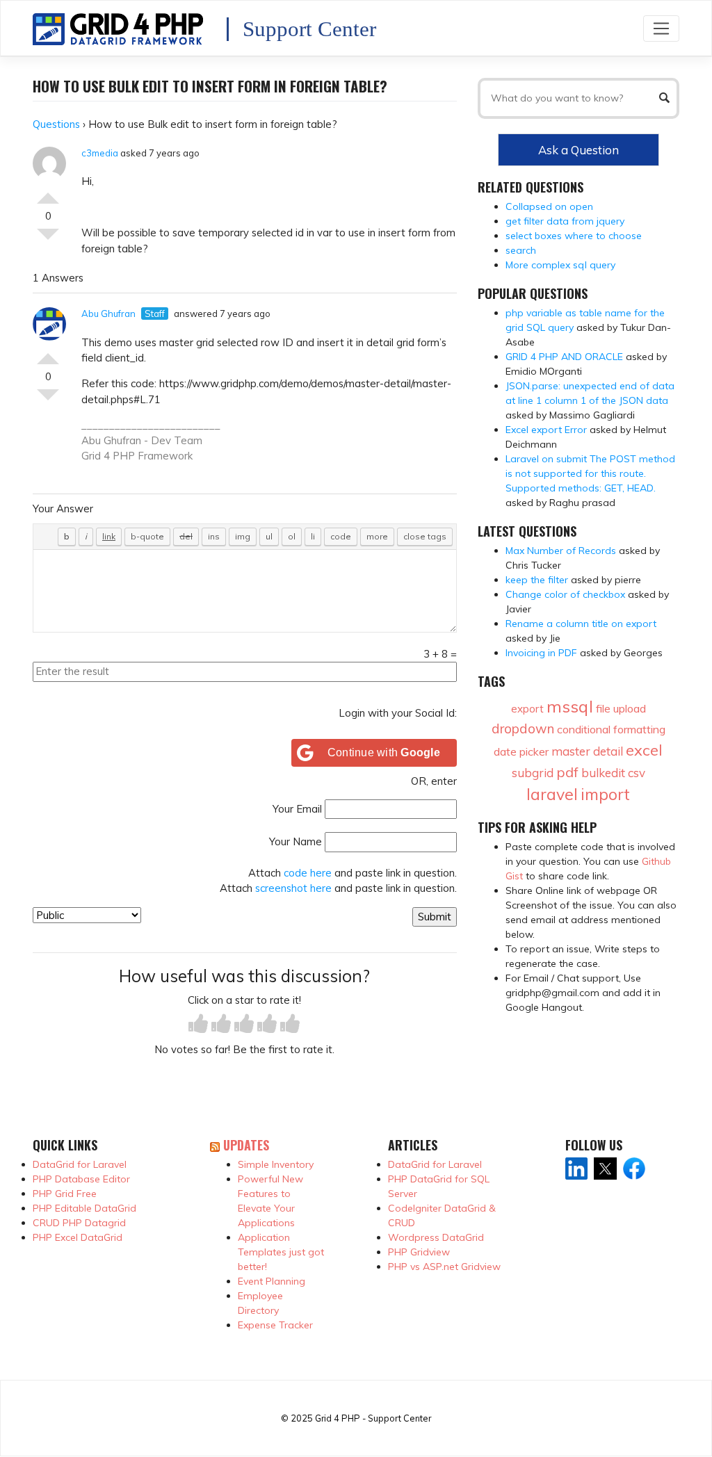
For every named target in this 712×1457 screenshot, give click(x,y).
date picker (521, 751)
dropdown (523, 728)
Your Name (295, 841)
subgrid (532, 772)
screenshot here (293, 888)
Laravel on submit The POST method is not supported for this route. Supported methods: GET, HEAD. (590, 473)
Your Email (297, 808)
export (527, 708)
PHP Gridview (419, 1252)
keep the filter (536, 579)
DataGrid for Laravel (80, 1164)
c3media (99, 152)
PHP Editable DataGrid (84, 1208)
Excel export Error (546, 429)
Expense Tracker (275, 1325)
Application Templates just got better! (281, 1252)
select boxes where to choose (573, 235)
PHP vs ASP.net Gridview (444, 1266)
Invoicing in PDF (541, 652)
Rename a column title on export (580, 623)
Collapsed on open (549, 206)
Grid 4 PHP (108, 455)
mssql (570, 706)
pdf (567, 772)
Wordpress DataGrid (436, 1237)
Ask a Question (578, 150)
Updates (246, 1145)
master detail (587, 751)
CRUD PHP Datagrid (79, 1222)
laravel (552, 794)
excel (644, 750)
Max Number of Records (560, 550)
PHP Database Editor (81, 1179)
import (605, 794)
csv (636, 772)
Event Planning (271, 1281)
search (520, 250)
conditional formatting (611, 729)
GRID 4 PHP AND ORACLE (564, 356)
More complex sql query (560, 265)
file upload (621, 708)
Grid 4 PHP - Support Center (373, 1418)
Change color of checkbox (565, 594)
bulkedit (603, 772)
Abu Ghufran (108, 313)
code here (308, 872)
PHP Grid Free (65, 1193)
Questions (56, 124)
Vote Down (48, 240)
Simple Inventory (276, 1164)
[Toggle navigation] (661, 28)
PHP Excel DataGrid (77, 1237)
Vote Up (48, 192)
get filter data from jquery (564, 221)
